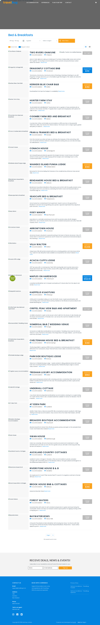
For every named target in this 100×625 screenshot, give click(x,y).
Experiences (45, 2)
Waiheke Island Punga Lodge (48, 164)
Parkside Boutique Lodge (45, 356)
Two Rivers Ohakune (43, 52)
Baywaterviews (40, 516)
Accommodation (32, 2)
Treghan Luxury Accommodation (51, 372)
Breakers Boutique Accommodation (53, 420)
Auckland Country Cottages (48, 452)
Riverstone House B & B (44, 468)
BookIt (74, 622)
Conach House (39, 148)
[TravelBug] (10, 2)
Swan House (37, 436)
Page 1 (48, 535)
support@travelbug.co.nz (19, 588)
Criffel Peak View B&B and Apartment (53, 308)
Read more (44, 62)
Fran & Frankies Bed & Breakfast (50, 132)
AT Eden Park (38, 404)
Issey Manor (37, 212)
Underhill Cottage (41, 388)
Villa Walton (38, 244)
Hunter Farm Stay (41, 100)
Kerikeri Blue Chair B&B (44, 84)
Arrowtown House (42, 228)
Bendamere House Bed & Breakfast (51, 180)
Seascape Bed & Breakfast (46, 196)
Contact (68, 2)
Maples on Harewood (43, 276)
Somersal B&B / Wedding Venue (49, 324)
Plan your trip (57, 2)
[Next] (53, 535)
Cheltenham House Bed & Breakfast (52, 340)
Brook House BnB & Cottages (48, 484)
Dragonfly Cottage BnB (45, 68)
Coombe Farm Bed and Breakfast (50, 116)
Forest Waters (39, 500)
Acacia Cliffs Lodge (42, 260)
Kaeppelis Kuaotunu (42, 292)
